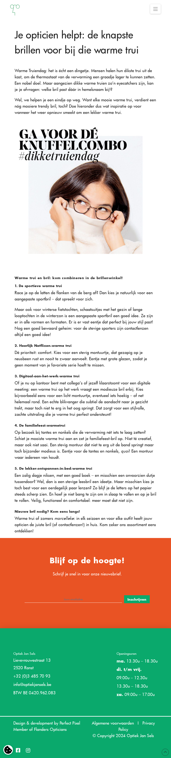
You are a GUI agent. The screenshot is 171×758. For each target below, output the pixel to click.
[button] (155, 9)
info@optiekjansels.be (32, 684)
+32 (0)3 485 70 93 (31, 676)
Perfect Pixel (70, 723)
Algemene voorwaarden (113, 723)
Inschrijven (136, 599)
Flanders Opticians (50, 729)
